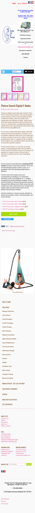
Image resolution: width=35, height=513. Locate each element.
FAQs (2, 432)
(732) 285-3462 (20, 453)
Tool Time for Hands (8, 346)
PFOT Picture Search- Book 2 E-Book (13, 204)
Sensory (4, 358)
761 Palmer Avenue (21, 449)
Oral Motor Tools (7, 366)
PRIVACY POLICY (6, 426)
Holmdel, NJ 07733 (21, 451)
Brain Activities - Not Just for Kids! (13, 384)
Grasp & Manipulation (8, 342)
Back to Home (6, 302)
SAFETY (3, 420)
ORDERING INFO (5, 447)
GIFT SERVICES (5, 436)
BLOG (19, 3)
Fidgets (4, 362)
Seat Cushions (6, 315)
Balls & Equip (6, 370)
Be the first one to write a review (9, 109)
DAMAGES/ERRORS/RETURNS (9, 439)
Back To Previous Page (8, 230)
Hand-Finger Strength (8, 350)
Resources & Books (7, 378)
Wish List (3, 501)
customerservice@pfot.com (23, 455)
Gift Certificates (7, 404)
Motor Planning (6, 331)
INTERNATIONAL (5, 453)
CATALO (24, 3)
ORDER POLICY (5, 449)
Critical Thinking (7, 327)
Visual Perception (7, 319)
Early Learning (6, 354)
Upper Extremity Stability (9, 338)
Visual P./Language (7, 323)
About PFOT (4, 416)
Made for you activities (9, 400)
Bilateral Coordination (8, 335)
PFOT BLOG (4, 422)
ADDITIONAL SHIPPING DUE (9, 441)
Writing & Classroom (8, 311)
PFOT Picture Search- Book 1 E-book (13, 201)
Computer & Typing (7, 374)
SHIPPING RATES (6, 434)
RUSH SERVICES (6, 438)
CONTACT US (5, 418)
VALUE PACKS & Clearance (9, 389)
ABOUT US (4, 424)
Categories (3, 72)
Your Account (4, 503)
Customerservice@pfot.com (25, 47)
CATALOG (4, 394)
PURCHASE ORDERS (7, 451)
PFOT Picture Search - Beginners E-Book (14, 206)
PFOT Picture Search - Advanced (12, 209)
